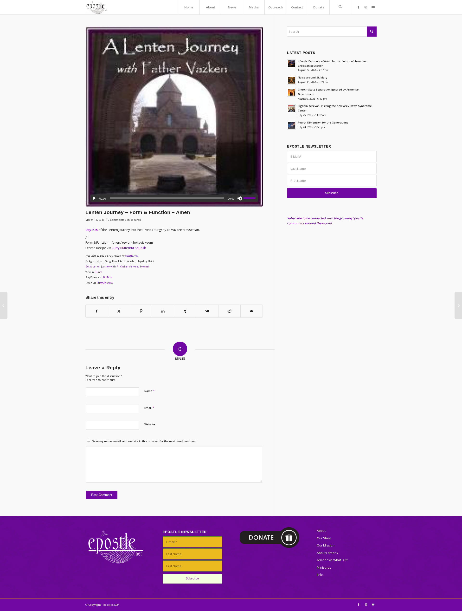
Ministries (324, 567)
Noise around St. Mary (312, 77)
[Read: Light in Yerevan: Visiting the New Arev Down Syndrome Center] (291, 108)
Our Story (324, 538)
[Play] (94, 198)
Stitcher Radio (105, 283)
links (320, 574)
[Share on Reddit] (229, 311)
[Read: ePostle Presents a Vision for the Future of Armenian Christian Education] (291, 63)
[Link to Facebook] (358, 7)
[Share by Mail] (252, 311)
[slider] (251, 198)
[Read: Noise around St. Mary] (291, 80)
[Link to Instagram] (365, 7)
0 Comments (116, 219)
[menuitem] (188, 7)
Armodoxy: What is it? (332, 560)
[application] (174, 198)
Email (149, 407)
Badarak (135, 219)
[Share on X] (119, 311)
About (321, 530)
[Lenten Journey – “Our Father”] (458, 305)
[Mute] (239, 198)
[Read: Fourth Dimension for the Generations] (291, 125)
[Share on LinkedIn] (163, 311)
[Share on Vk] (207, 311)
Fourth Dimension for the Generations (323, 122)
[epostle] (96, 7)
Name (149, 391)
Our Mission (325, 545)
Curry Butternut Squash (129, 248)
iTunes (98, 272)
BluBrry (107, 277)
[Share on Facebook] (97, 311)
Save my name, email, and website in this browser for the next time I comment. (144, 441)
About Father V (327, 553)
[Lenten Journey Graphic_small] (174, 116)
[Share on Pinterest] (141, 311)
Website (149, 424)
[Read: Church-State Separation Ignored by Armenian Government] (291, 92)
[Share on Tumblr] (185, 311)
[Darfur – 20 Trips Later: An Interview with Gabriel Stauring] (3, 305)
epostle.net (131, 255)
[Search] (340, 7)
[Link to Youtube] (373, 7)
